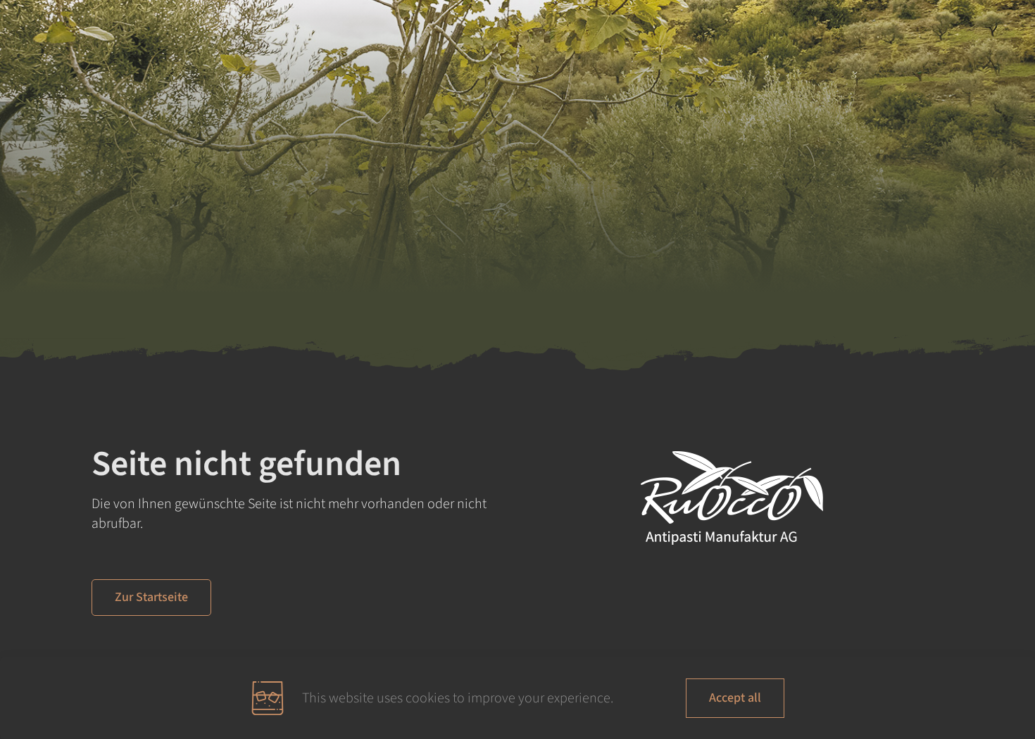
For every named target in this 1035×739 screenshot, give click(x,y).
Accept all (735, 698)
